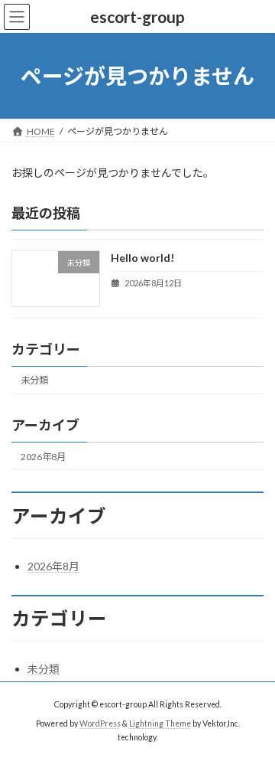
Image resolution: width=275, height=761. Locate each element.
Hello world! (142, 258)
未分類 (34, 380)
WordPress (100, 723)
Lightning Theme (160, 723)
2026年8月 (43, 456)
